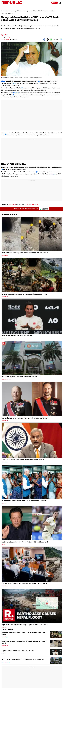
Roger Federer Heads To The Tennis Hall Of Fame (17, 335)
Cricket (3, 544)
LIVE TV (55, 2)
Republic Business (6, 379)
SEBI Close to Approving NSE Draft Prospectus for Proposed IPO (21, 377)
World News (5, 255)
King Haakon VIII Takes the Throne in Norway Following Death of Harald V (25, 418)
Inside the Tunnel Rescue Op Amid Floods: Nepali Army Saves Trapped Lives (25, 253)
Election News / (8, 11)
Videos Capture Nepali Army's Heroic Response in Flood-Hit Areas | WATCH (25, 294)
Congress (16, 93)
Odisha (3, 81)
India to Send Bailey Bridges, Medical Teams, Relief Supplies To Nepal (23, 459)
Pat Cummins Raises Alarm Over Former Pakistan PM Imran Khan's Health (25, 542)
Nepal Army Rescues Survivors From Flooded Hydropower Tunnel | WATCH (24, 642)
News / (2, 11)
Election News (5, 39)
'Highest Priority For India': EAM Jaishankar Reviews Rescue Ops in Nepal (24, 583)
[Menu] (59, 3)
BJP (39, 81)
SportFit (3, 338)
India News (4, 503)
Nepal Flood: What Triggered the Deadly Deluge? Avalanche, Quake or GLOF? (25, 625)
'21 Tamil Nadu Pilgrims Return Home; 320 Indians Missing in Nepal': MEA (24, 501)
